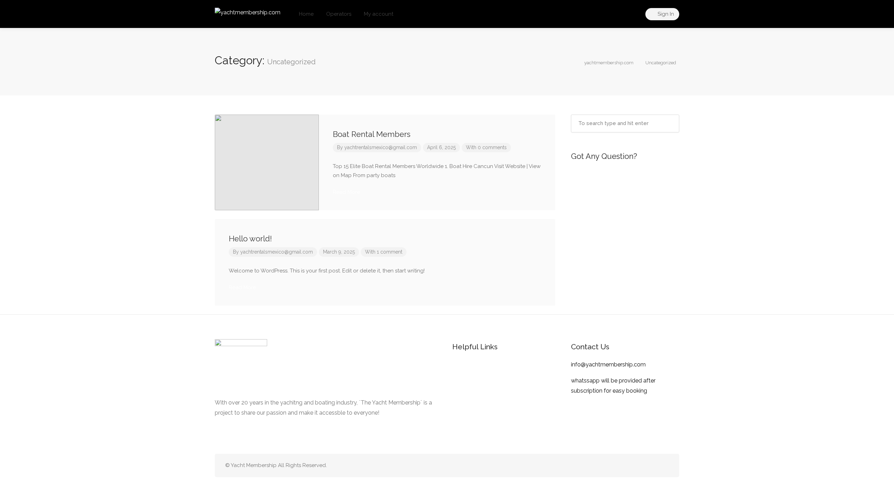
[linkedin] (641, 465)
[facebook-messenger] (652, 465)
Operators (338, 14)
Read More (347, 192)
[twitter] (629, 465)
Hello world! (250, 238)
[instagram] (664, 465)
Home (306, 14)
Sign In (665, 14)
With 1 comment (383, 252)
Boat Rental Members (371, 134)
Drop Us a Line (628, 210)
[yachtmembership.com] (247, 12)
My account (378, 14)
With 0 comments (486, 147)
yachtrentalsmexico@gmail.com (380, 147)
